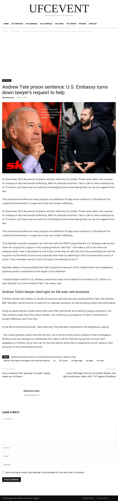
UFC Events (71, 23)
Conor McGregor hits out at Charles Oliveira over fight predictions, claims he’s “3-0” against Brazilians (89, 375)
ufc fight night (77, 360)
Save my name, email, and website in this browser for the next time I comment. (45, 472)
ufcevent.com (8, 97)
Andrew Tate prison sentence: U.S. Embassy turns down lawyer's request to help (43, 357)
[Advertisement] (59, 56)
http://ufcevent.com (31, 395)
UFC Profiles (17, 23)
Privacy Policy (88, 498)
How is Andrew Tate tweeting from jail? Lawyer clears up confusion (26, 375)
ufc (54, 360)
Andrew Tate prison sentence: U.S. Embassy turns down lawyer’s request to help (55, 89)
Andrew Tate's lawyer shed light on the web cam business (27, 360)
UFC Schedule (46, 23)
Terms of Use (102, 498)
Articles (93, 23)
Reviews (82, 23)
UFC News (59, 23)
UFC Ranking (31, 23)
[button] (112, 23)
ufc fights (89, 360)
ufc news (100, 360)
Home (6, 23)
